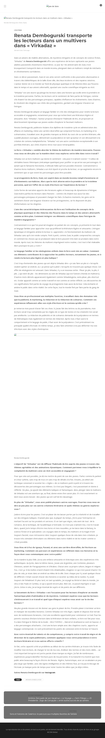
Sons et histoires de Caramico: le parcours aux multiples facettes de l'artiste (43, 714)
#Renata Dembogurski (33, 680)
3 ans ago (26, 50)
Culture (18, 30)
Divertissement (35, 695)
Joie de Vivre (18, 50)
